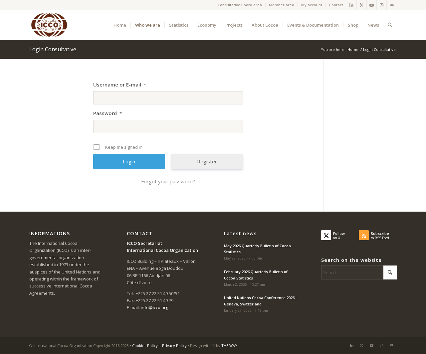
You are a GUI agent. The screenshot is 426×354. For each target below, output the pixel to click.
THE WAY (229, 345)
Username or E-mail (119, 84)
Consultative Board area (240, 4)
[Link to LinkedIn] (351, 5)
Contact (336, 4)
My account (311, 4)
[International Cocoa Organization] (49, 25)
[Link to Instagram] (381, 5)
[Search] (389, 25)
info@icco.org (154, 307)
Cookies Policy (145, 345)
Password (107, 113)
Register (207, 161)
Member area (281, 4)
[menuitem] (240, 5)
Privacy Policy (174, 345)
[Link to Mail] (392, 5)
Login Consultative (52, 49)
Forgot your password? (168, 181)
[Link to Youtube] (371, 5)
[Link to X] (361, 5)
